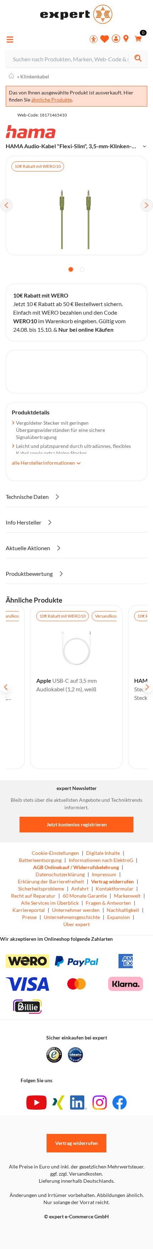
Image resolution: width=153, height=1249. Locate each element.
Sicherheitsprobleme (41, 889)
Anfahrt (80, 889)
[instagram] (100, 1102)
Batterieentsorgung (40, 860)
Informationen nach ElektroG (101, 860)
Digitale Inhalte (103, 853)
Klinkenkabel (33, 76)
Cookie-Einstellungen (55, 853)
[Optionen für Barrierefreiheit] (93, 39)
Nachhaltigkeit (123, 910)
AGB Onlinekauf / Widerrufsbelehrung (76, 867)
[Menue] (10, 39)
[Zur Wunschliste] (104, 39)
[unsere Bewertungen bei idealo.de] (75, 1055)
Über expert (76, 924)
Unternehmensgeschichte (72, 917)
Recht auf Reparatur (33, 896)
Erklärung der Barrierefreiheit (51, 881)
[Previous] (6, 205)
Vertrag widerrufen (112, 881)
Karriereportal (28, 910)
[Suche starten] (137, 59)
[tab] (71, 269)
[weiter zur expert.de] (34, 1231)
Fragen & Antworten (108, 903)
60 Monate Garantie (85, 896)
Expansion (118, 917)
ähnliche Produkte (51, 100)
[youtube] (36, 1102)
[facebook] (119, 1102)
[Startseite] (11, 76)
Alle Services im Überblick (50, 903)
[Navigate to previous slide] (5, 687)
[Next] (146, 205)
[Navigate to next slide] (147, 687)
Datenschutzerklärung (60, 874)
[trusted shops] (54, 1055)
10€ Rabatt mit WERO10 (38, 166)
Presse (29, 917)
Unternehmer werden (76, 910)
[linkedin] (78, 1102)
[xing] (58, 1102)
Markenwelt (127, 896)
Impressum (104, 874)
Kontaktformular (114, 889)
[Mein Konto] (116, 39)
